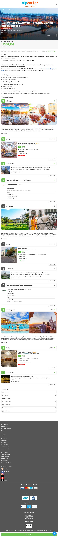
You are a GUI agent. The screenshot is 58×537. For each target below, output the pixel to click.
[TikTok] (2, 480)
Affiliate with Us (5, 447)
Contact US (4, 438)
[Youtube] (2, 478)
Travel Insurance (5, 454)
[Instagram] (2, 474)
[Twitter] (2, 476)
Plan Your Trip (4, 424)
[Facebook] (2, 472)
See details (52, 175)
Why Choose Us (5, 456)
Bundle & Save (4, 426)
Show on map (25, 144)
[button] (4, 114)
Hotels (2, 430)
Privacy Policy (4, 460)
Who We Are (4, 440)
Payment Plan (4, 458)
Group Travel (4, 452)
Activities (3, 433)
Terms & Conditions (6, 463)
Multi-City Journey (6, 428)
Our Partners (4, 444)
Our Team (4, 442)
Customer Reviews (6, 449)
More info (4, 133)
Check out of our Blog (6, 466)
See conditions (29, 518)
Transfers (3, 435)
